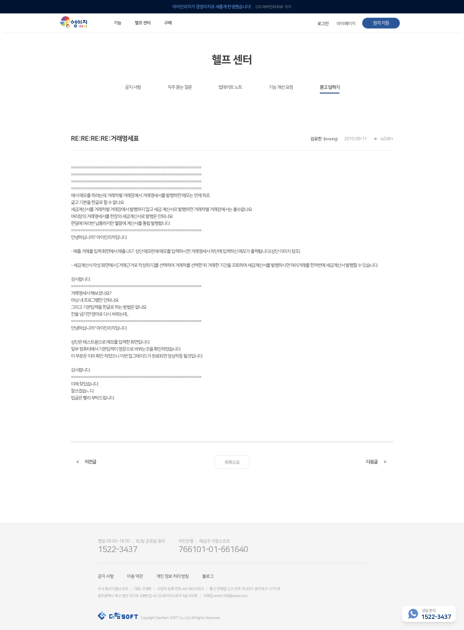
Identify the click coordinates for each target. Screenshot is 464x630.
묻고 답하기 (329, 87)
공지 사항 (133, 87)
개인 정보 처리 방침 (172, 576)
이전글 (86, 461)
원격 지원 (381, 23)
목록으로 (232, 462)
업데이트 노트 (230, 87)
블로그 (207, 576)
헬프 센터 (143, 22)
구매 (168, 22)
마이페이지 (346, 23)
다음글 (376, 461)
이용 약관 (135, 576)
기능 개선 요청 (281, 87)
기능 (117, 22)
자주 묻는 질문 (180, 87)
